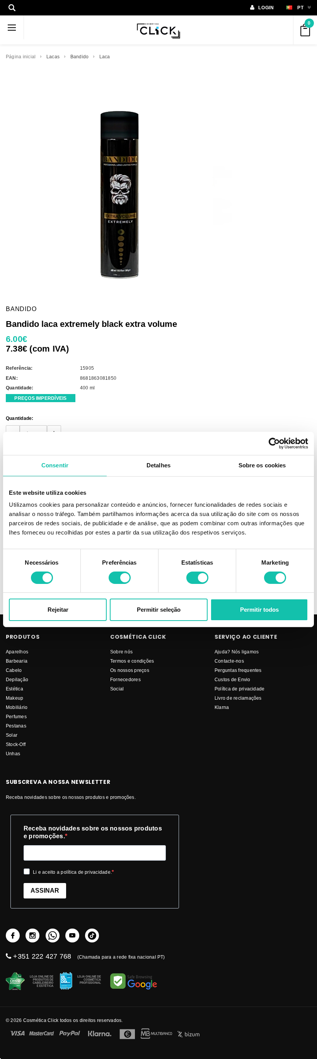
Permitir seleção (159, 609)
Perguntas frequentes (238, 670)
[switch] (120, 578)
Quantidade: (20, 418)
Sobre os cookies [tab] (262, 465)
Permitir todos (259, 609)
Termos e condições (132, 661)
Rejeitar (58, 609)
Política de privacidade (240, 689)
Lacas (53, 56)
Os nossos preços (129, 670)
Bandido (79, 56)
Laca (104, 56)
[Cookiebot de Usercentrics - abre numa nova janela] (274, 443)
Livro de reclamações (238, 698)
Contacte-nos (229, 661)
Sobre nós (121, 652)
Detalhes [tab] (158, 465)
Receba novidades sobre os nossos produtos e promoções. (93, 832)
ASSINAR (45, 890)
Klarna (222, 707)
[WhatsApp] (53, 935)
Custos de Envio (233, 679)
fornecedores (125, 679)
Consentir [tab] (54, 465)
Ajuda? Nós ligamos (237, 652)
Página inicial (21, 56)
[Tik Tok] (92, 935)
